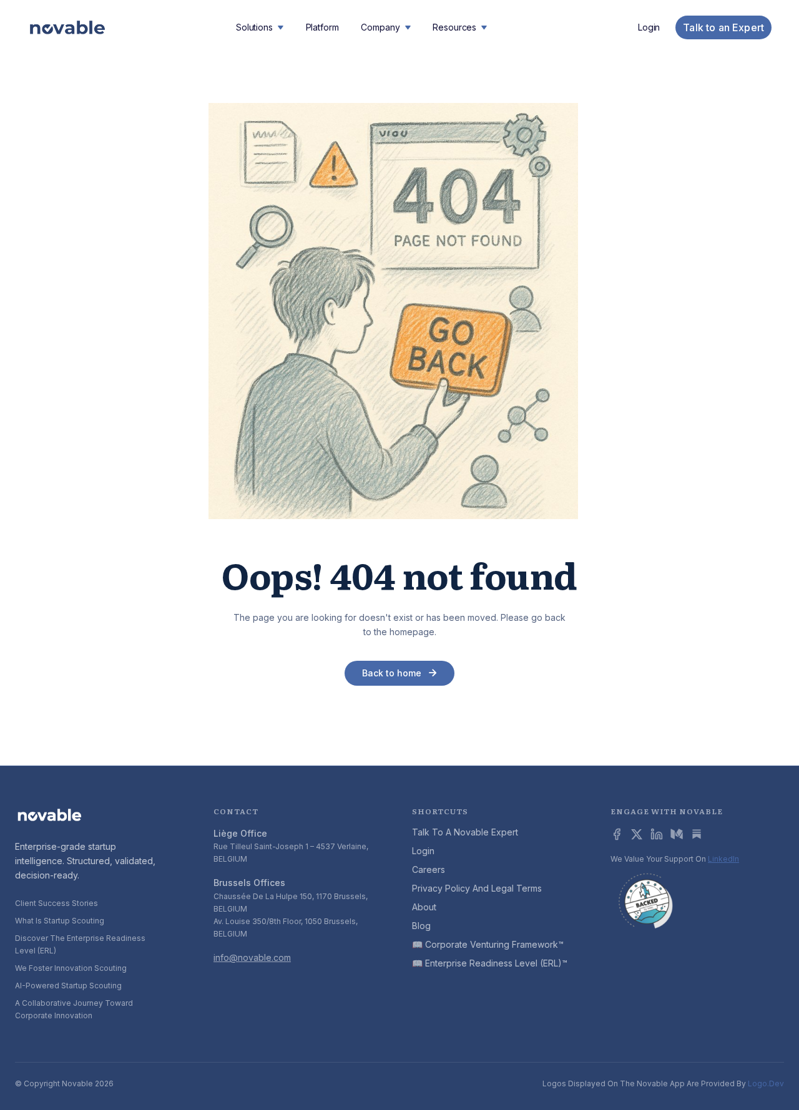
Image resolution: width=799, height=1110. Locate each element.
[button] (259, 27)
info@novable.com (252, 957)
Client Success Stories (56, 903)
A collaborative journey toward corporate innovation (74, 1009)
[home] (67, 27)
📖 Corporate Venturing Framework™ (488, 944)
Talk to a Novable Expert (465, 832)
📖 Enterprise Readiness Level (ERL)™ (489, 963)
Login (649, 27)
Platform (322, 27)
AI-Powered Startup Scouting (68, 985)
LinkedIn (723, 859)
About (424, 907)
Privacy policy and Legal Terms (477, 888)
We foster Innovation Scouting (71, 968)
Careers (428, 869)
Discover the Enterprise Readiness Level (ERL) (80, 944)
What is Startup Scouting (59, 920)
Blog (421, 925)
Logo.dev (766, 1083)
